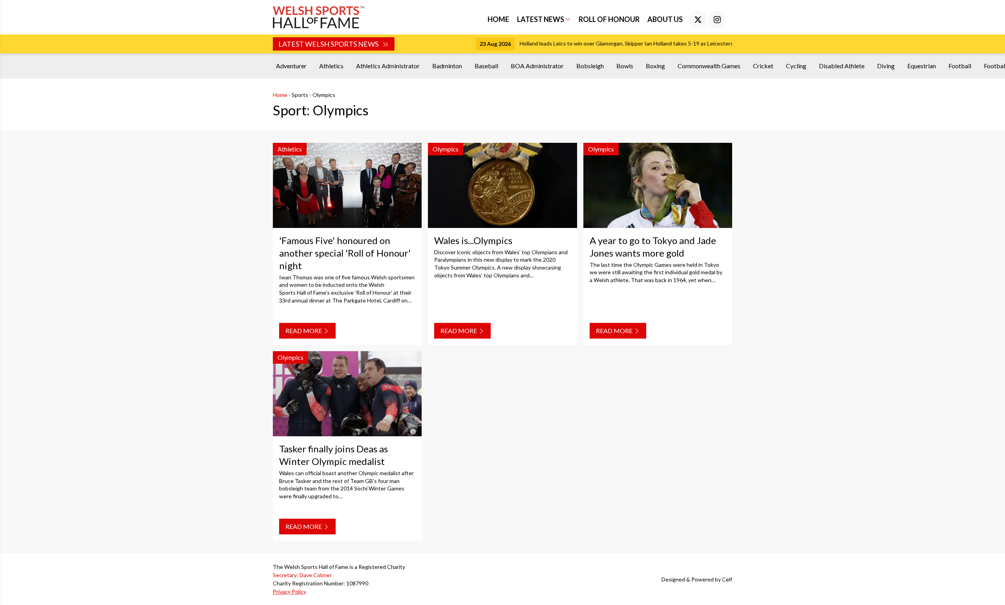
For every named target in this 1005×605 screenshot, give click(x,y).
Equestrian (921, 65)
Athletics (331, 65)
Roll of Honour (609, 19)
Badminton (447, 65)
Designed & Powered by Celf (696, 579)
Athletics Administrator (388, 65)
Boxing (655, 65)
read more (304, 330)
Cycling (796, 65)
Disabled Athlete (841, 65)
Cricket (763, 65)
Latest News (541, 19)
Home (498, 19)
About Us (665, 19)
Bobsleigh (590, 65)
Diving (886, 65)
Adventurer (291, 65)
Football (959, 65)
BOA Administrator (537, 65)
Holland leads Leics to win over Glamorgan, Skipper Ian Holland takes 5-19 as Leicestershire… (555, 43)
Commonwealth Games (709, 65)
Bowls (624, 65)
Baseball (486, 65)
